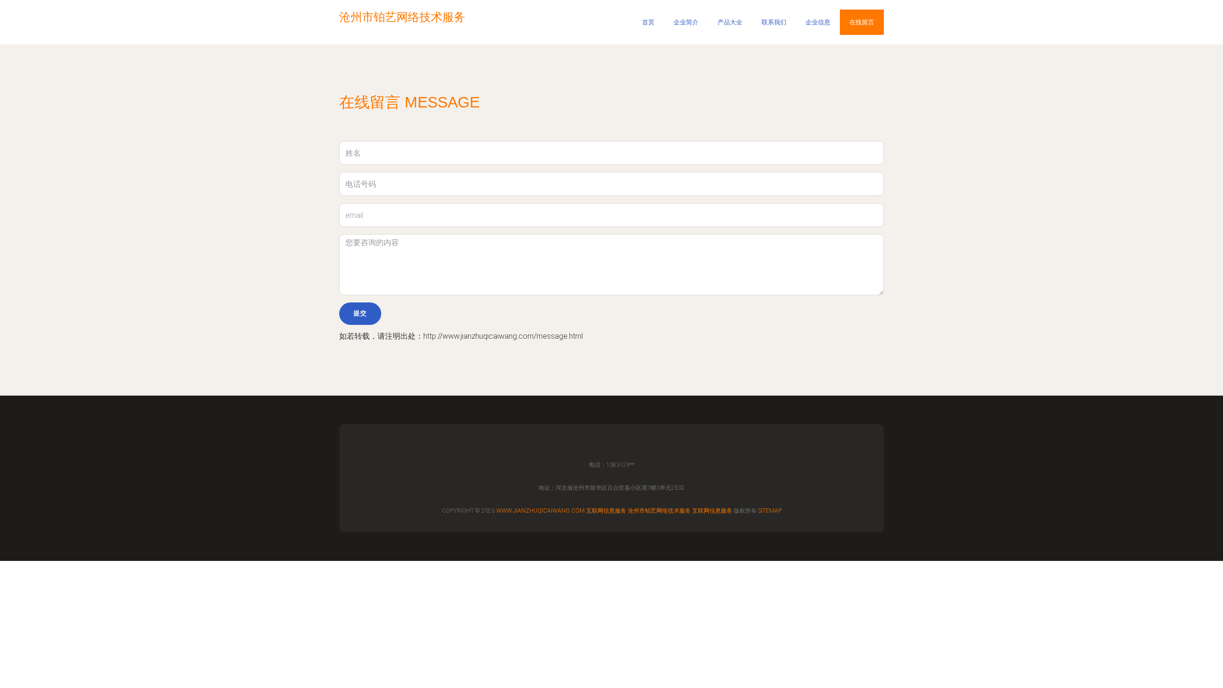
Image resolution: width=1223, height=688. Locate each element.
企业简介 (686, 22)
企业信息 (817, 22)
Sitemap (770, 510)
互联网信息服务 (606, 510)
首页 (648, 22)
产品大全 (730, 22)
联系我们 (774, 22)
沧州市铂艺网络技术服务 (659, 510)
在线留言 (861, 22)
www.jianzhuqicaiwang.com (540, 510)
